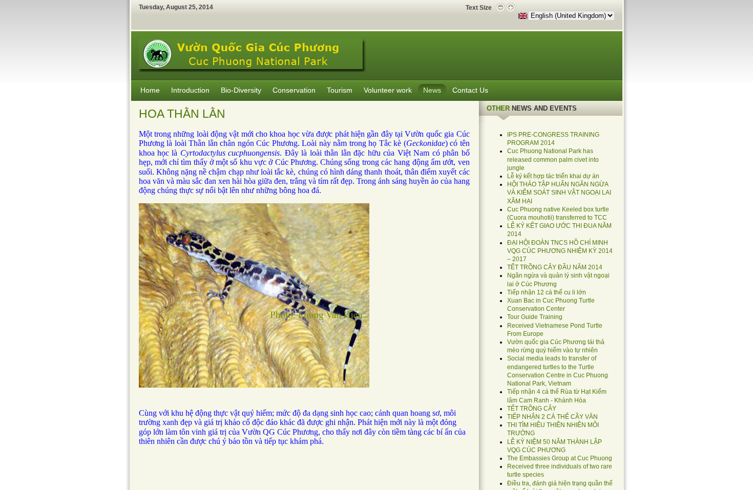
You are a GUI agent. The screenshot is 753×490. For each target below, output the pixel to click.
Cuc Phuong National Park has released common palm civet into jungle (553, 159)
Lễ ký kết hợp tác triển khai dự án (553, 176)
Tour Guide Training (534, 317)
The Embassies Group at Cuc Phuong (559, 458)
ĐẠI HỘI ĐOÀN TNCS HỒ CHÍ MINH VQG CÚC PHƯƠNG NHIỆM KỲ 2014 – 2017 (560, 251)
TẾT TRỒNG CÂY (531, 408)
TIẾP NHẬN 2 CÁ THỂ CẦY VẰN (552, 416)
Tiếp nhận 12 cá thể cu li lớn (546, 292)
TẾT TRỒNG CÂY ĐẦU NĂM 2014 (554, 267)
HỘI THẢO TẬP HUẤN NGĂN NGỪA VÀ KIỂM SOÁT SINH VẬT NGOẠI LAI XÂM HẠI (559, 192)
